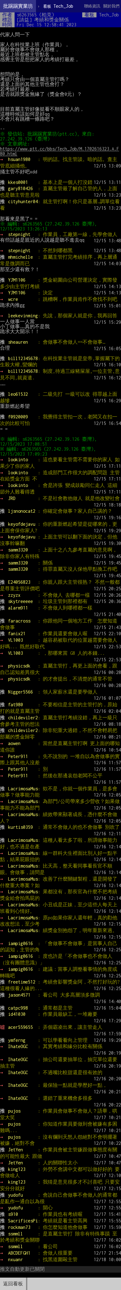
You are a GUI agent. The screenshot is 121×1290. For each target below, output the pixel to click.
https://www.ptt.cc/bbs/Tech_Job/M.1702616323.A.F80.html (59, 151)
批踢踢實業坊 (18, 6)
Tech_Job (58, 6)
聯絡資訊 (92, 6)
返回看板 (13, 1283)
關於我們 (111, 6)
